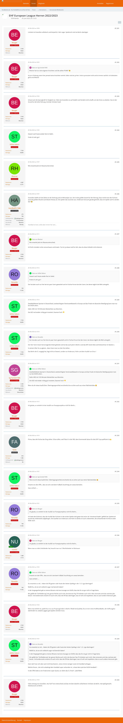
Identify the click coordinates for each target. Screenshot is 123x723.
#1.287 (117, 234)
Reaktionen (8, 48)
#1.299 (117, 639)
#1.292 (117, 401)
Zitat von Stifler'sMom (39, 273)
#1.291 (117, 363)
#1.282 (117, 62)
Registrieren (110, 3)
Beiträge (8, 51)
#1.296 (117, 535)
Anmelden (100, 3)
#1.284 (117, 130)
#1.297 (117, 567)
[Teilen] (119, 22)
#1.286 (117, 194)
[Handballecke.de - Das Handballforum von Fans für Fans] (12, 4)
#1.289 (117, 300)
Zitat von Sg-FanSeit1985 (39, 68)
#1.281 (117, 28)
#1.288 (117, 268)
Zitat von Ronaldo (37, 337)
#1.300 (117, 680)
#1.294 (117, 471)
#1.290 (117, 332)
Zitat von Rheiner (37, 239)
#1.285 (117, 162)
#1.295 (117, 503)
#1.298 (117, 605)
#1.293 (117, 435)
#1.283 (117, 96)
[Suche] (118, 3)
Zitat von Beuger (37, 509)
